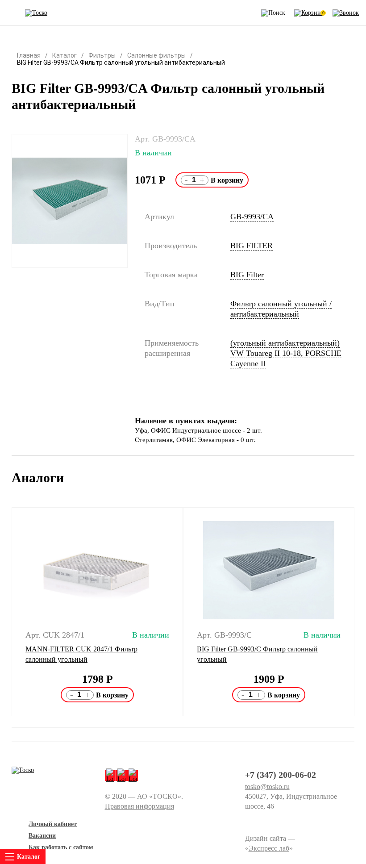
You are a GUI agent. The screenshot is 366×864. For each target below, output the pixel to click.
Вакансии (42, 835)
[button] (6, 612)
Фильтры (102, 55)
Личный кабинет (53, 824)
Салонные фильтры (156, 55)
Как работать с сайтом (61, 847)
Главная (29, 55)
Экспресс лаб (269, 848)
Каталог (64, 55)
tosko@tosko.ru (267, 786)
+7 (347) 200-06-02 (280, 774)
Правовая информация (139, 806)
